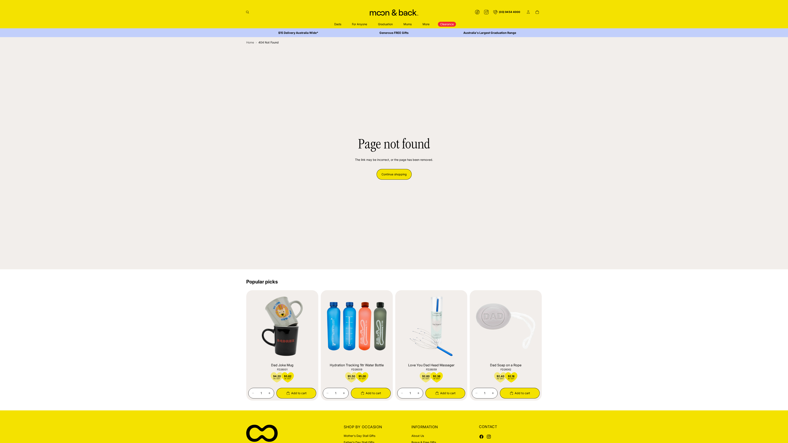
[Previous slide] (254, 326)
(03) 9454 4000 (509, 12)
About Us (417, 435)
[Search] (247, 12)
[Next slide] (310, 326)
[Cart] (537, 12)
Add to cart (299, 393)
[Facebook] (477, 12)
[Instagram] (486, 12)
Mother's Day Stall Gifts (359, 435)
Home (250, 42)
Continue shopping (394, 174)
